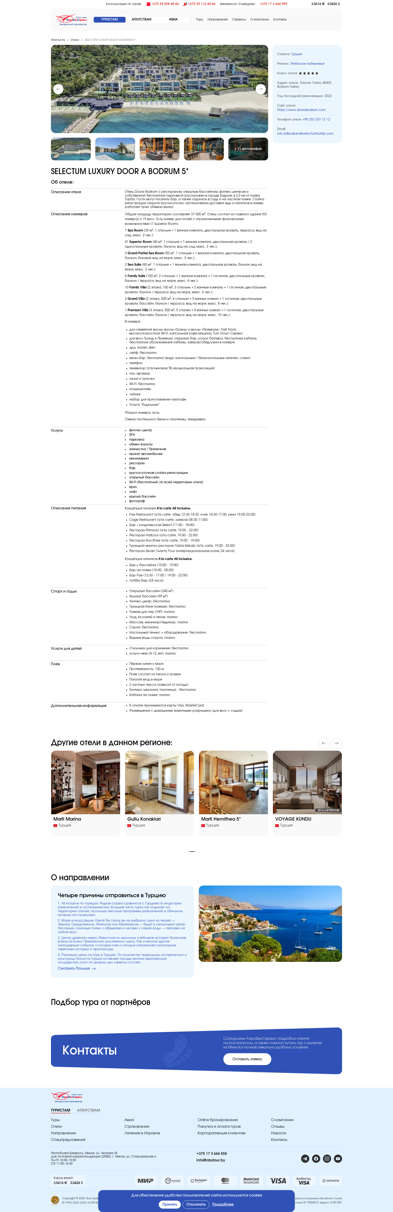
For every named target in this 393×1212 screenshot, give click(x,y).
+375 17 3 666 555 (211, 1154)
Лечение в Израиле (142, 1133)
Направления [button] (218, 19)
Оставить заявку (247, 1059)
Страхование (136, 1126)
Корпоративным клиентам (221, 1133)
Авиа (129, 1120)
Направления (63, 1133)
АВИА (173, 19)
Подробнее (223, 1204)
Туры (199, 19)
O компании (259, 19)
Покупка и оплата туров (219, 1126)
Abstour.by (58, 40)
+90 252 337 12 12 (316, 119)
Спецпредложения (68, 1140)
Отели (75, 40)
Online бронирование (218, 1120)
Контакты (280, 19)
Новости (278, 1133)
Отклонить (196, 1204)
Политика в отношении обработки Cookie (316, 1198)
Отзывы (278, 1126)
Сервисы (239, 19)
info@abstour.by (210, 1160)
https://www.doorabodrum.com (301, 110)
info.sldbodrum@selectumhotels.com (305, 133)
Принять (169, 1204)
